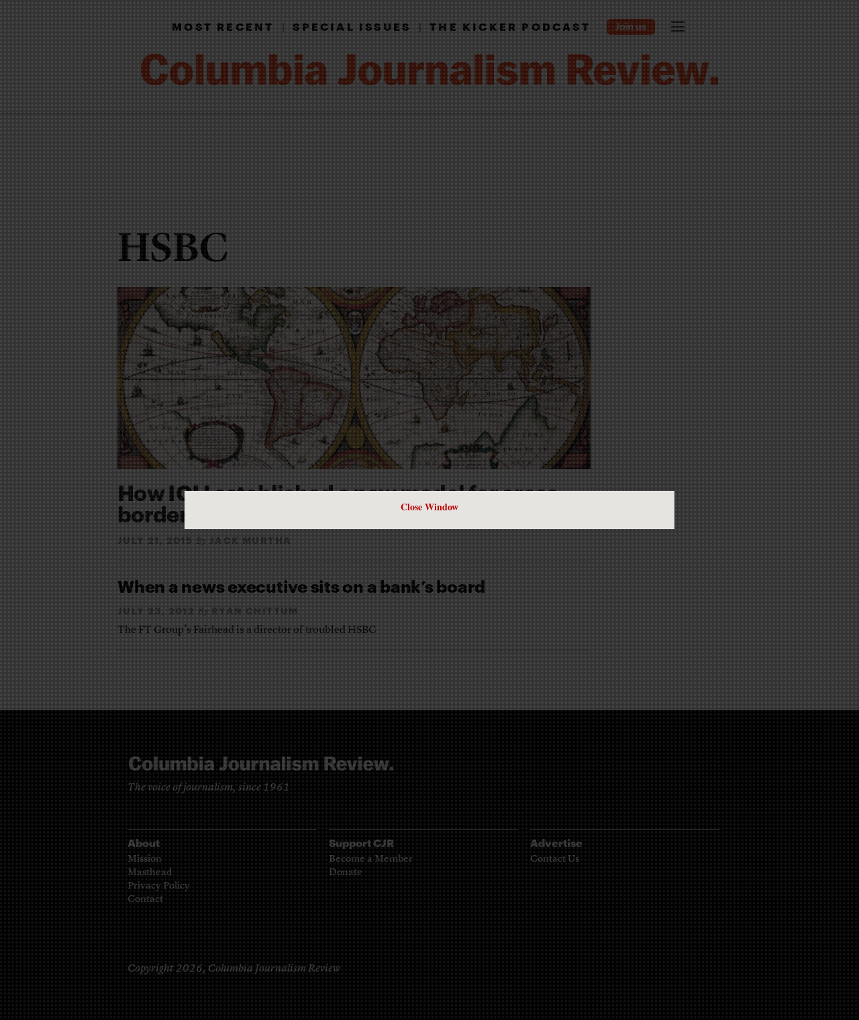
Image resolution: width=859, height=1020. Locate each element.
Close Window (429, 507)
